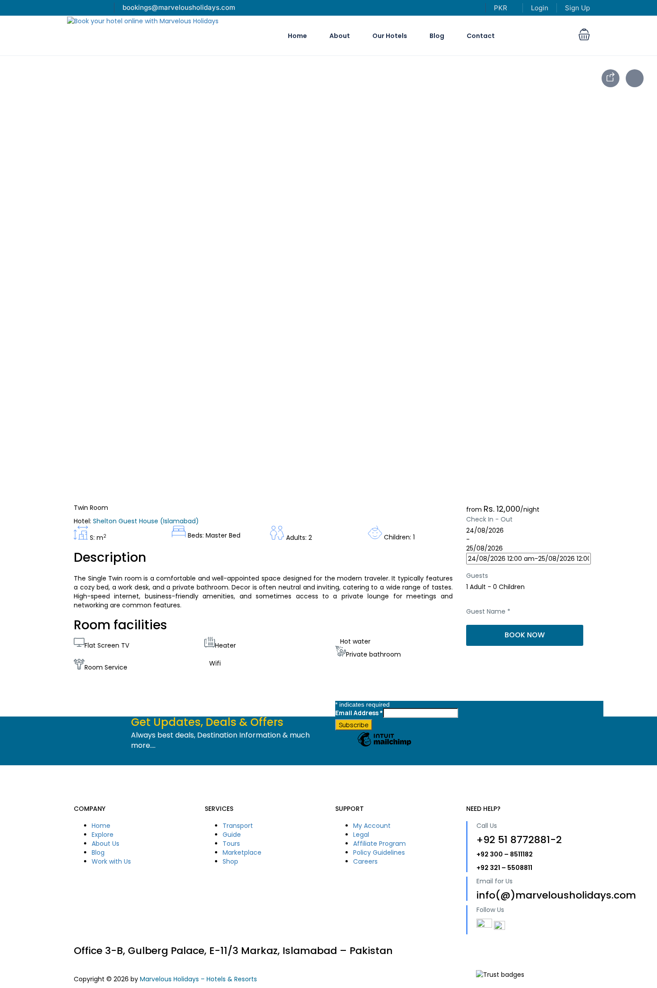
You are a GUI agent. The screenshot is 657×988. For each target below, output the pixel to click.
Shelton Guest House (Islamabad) (146, 521)
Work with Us (111, 861)
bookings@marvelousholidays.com (178, 7)
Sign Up (577, 8)
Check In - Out (489, 519)
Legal (361, 834)
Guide (232, 834)
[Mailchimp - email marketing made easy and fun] (384, 746)
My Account (372, 825)
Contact (481, 35)
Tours (231, 843)
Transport (238, 825)
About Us (105, 843)
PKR (501, 8)
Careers (365, 861)
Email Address (359, 712)
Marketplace (242, 852)
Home (297, 35)
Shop (230, 861)
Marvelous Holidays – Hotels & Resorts (198, 979)
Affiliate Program (379, 843)
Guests (477, 575)
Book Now (525, 635)
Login (539, 8)
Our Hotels (389, 35)
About (339, 35)
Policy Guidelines (379, 852)
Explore (103, 834)
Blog (437, 35)
